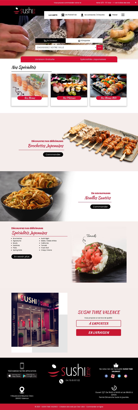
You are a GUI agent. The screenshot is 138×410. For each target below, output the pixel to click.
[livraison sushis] (69, 370)
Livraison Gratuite (45, 59)
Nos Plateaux (69, 98)
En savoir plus (21, 256)
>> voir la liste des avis (121, 3)
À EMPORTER (98, 323)
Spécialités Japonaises (93, 59)
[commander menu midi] (108, 85)
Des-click (81, 407)
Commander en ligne (94, 407)
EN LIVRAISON (98, 332)
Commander (53, 154)
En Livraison (52, 40)
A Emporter (85, 40)
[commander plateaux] (69, 85)
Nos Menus (29, 98)
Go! (99, 47)
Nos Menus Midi (108, 98)
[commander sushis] (25, 7)
